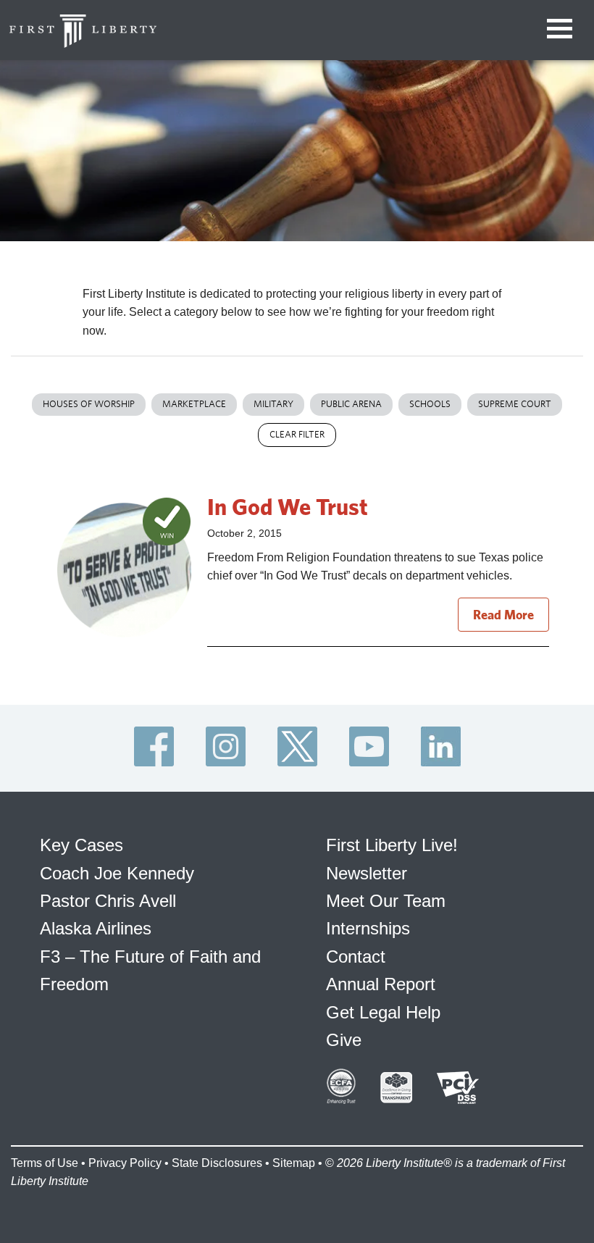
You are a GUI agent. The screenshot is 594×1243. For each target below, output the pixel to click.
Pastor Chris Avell (108, 901)
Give (343, 1040)
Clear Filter (297, 434)
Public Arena (351, 403)
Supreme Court (514, 403)
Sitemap (293, 1163)
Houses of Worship (89, 403)
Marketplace (194, 403)
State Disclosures (217, 1163)
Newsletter (366, 873)
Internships (368, 928)
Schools (430, 403)
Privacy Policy (125, 1163)
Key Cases (81, 845)
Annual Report (380, 984)
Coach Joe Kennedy (117, 873)
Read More (503, 614)
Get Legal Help (383, 1012)
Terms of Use (44, 1163)
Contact (355, 956)
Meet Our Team (386, 901)
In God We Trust (287, 506)
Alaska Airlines (95, 928)
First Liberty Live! (392, 845)
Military (273, 403)
